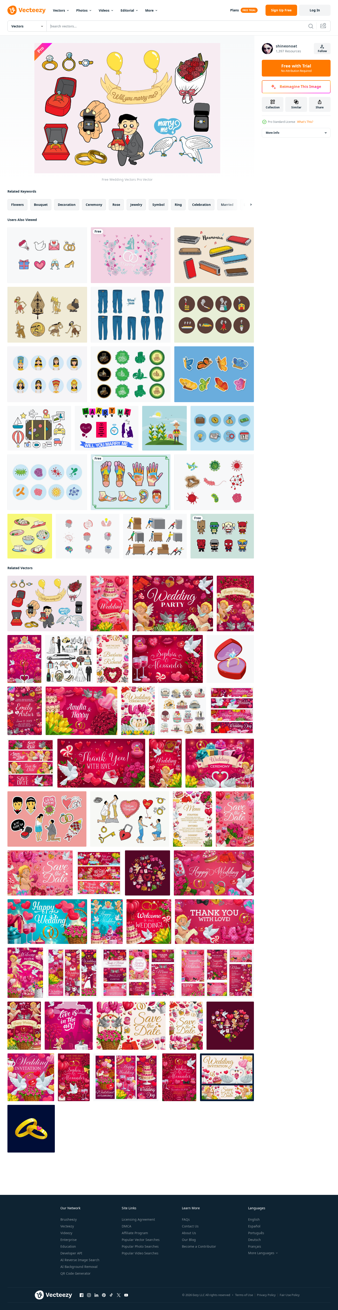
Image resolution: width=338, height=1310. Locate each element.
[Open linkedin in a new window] (96, 1295)
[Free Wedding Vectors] (47, 603)
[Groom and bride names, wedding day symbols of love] (24, 711)
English (254, 1219)
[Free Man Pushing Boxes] (155, 536)
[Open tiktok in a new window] (111, 1295)
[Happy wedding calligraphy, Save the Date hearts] (214, 873)
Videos (104, 10)
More (149, 10)
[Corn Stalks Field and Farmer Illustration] (164, 428)
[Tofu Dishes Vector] (29, 536)
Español (254, 1226)
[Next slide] (247, 204)
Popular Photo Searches (140, 1246)
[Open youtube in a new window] (126, 1295)
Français (254, 1246)
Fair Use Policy (290, 1295)
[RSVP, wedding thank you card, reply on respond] (101, 763)
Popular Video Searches (140, 1253)
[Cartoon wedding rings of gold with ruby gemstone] (31, 1129)
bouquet (41, 204)
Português (256, 1233)
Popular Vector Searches (141, 1239)
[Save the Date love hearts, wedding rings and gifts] (186, 1026)
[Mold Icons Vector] (47, 482)
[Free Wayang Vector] (47, 315)
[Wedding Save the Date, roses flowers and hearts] (167, 659)
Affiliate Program (135, 1233)
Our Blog (189, 1239)
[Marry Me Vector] (131, 255)
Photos (82, 10)
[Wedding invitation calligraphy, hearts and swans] (227, 1077)
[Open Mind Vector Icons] (87, 536)
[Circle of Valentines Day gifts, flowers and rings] (147, 873)
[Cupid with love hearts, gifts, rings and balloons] (214, 921)
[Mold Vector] (214, 482)
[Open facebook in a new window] (81, 1295)
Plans (234, 10)
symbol (158, 204)
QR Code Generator (75, 1273)
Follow (322, 51)
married (227, 204)
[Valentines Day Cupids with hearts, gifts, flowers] (98, 873)
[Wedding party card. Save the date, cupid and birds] (24, 659)
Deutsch (254, 1239)
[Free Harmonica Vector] (214, 255)
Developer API (71, 1253)
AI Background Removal (79, 1266)
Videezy (66, 1233)
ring (178, 204)
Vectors (59, 10)
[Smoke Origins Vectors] (214, 315)
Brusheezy (68, 1219)
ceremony (94, 204)
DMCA (126, 1226)
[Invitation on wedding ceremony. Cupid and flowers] (165, 763)
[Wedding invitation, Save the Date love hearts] (131, 1026)
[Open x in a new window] (119, 1295)
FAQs (186, 1219)
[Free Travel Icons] (39, 428)
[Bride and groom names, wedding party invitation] (81, 711)
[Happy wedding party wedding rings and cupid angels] (235, 603)
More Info (272, 133)
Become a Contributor (199, 1246)
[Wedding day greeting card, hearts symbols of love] (47, 921)
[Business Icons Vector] (222, 428)
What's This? (305, 122)
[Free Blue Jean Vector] (131, 315)
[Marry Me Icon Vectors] (46, 819)
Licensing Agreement (138, 1219)
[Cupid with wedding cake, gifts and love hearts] (25, 973)
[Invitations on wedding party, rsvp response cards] (139, 973)
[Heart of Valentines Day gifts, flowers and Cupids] (230, 1026)
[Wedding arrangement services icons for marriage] (182, 711)
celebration (201, 204)
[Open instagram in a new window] (89, 1295)
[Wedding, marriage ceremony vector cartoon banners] (125, 1077)
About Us (189, 1233)
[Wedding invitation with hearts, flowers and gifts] (30, 1077)
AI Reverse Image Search (79, 1260)
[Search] (311, 26)
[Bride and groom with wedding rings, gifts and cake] (107, 921)
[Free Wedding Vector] (129, 819)
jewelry (136, 204)
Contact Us (190, 1226)
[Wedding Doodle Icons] (47, 255)
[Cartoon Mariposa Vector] (214, 374)
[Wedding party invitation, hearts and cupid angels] (173, 603)
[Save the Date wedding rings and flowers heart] (112, 659)
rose (116, 204)
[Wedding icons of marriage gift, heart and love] (69, 659)
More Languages (261, 1253)
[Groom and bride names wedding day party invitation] (217, 973)
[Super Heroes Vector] (222, 536)
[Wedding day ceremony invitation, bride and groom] (72, 973)
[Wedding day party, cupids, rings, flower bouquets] (24, 1026)
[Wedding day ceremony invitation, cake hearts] (109, 603)
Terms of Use (244, 1295)
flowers (17, 204)
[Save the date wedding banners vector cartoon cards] (30, 763)
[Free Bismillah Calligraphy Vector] (131, 374)
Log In (315, 10)
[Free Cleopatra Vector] (47, 374)
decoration (66, 204)
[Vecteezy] (26, 10)
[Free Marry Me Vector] (106, 428)
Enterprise (68, 1239)
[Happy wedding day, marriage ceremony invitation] (232, 711)
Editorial (127, 10)
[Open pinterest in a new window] (104, 1295)
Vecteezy (67, 1226)
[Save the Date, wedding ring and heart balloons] (235, 819)
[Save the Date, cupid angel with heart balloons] (40, 873)
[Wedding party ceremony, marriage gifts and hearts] (219, 763)
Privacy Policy (266, 1295)
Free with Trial (296, 68)
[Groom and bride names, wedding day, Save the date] (74, 1077)
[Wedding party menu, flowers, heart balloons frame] (192, 819)
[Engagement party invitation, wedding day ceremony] (138, 711)
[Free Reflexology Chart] (131, 482)
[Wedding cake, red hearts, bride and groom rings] (148, 921)
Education (68, 1246)
